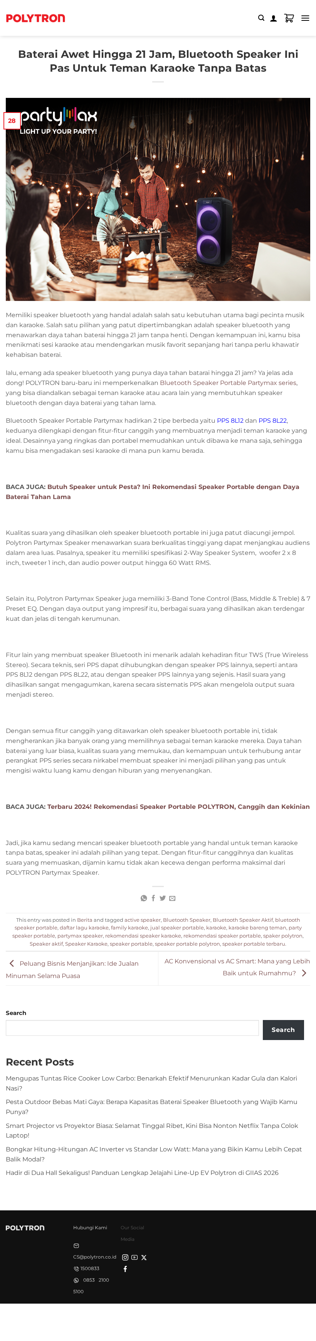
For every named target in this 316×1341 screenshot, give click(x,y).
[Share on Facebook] (153, 898)
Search (16, 1013)
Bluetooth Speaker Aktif (243, 920)
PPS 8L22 (273, 420)
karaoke (216, 927)
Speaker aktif (46, 944)
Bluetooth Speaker (186, 920)
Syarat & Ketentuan (156, 1316)
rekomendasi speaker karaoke (143, 936)
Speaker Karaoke (86, 944)
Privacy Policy (107, 1316)
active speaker (142, 920)
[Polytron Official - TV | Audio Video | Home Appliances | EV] (35, 17)
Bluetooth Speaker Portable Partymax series (228, 383)
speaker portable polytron (187, 944)
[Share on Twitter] (163, 898)
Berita (84, 920)
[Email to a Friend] (172, 898)
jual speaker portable (177, 927)
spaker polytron (283, 936)
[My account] (273, 18)
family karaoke (129, 927)
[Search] (261, 17)
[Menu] (305, 17)
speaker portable (131, 944)
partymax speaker (80, 936)
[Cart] (289, 18)
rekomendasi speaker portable (222, 936)
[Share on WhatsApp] (144, 898)
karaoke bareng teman (257, 927)
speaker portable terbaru (253, 944)
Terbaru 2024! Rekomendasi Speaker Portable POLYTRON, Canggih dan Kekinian (178, 806)
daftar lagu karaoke (84, 927)
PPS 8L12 (230, 420)
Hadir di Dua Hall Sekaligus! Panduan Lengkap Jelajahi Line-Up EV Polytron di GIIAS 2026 (142, 1172)
